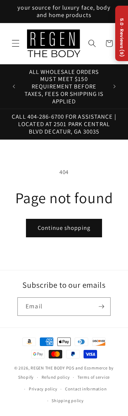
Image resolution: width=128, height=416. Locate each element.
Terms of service (94, 377)
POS (70, 368)
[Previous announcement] (14, 86)
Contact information (86, 388)
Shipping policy (68, 400)
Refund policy (56, 377)
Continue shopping (64, 228)
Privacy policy (43, 388)
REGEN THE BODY (48, 368)
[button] (15, 43)
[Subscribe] (101, 306)
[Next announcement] (114, 86)
